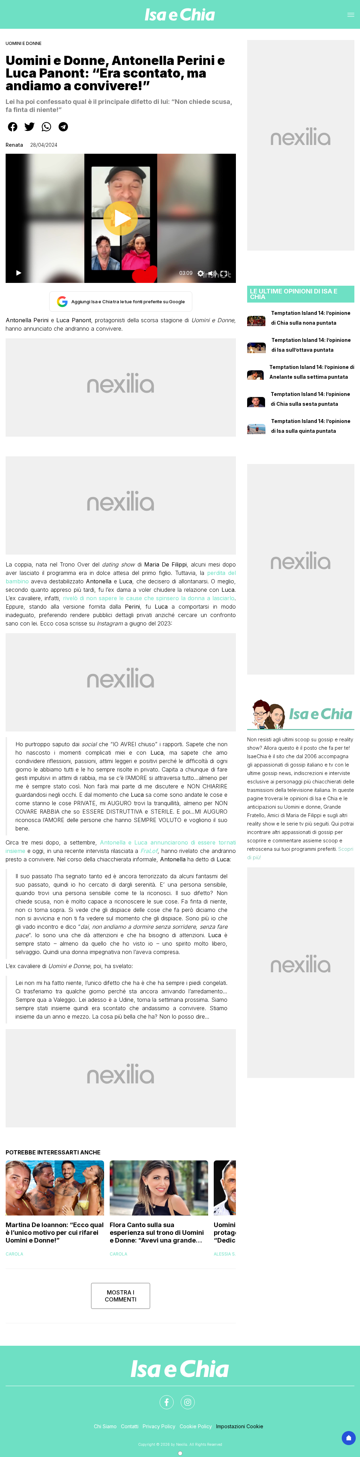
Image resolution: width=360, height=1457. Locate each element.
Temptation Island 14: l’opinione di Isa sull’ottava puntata (311, 345)
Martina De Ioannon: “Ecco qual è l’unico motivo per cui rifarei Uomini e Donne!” (55, 1232)
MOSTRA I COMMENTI (120, 1296)
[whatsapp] (46, 131)
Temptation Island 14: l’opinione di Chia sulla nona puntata (311, 318)
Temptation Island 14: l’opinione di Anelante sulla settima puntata (311, 372)
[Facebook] (162, 1398)
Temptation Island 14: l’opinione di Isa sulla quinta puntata (311, 426)
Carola (14, 1254)
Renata (14, 145)
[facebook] (13, 131)
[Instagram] (183, 1398)
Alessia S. (225, 1254)
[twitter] (29, 131)
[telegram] (63, 131)
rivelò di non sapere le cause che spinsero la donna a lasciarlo (148, 598)
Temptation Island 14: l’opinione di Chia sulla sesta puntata (310, 399)
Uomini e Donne (23, 43)
